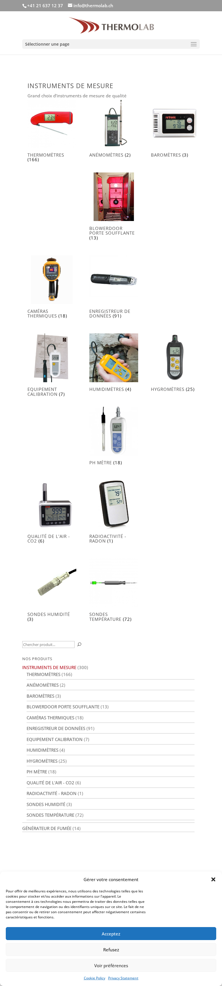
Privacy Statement (123, 978)
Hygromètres (42, 761)
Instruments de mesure (49, 667)
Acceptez (111, 934)
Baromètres (40, 696)
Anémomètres (43, 685)
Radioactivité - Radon (52, 793)
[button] (213, 879)
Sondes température (50, 815)
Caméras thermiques (50, 718)
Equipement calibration (55, 739)
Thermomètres (43, 674)
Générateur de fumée (46, 828)
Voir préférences (111, 965)
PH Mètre (37, 772)
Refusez (111, 949)
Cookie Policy (94, 978)
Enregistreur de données (56, 728)
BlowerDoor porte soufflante (63, 707)
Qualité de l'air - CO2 (50, 783)
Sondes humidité (46, 804)
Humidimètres (42, 750)
